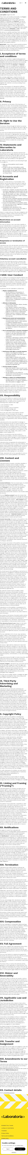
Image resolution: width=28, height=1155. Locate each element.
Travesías (4, 1130)
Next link (2, 98)
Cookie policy (5, 1138)
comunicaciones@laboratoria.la (11, 30)
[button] (21, 3)
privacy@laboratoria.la (11, 137)
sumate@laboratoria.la (8, 1092)
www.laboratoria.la (4, 19)
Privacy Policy (5, 1133)
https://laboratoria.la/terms (6, 1068)
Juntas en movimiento (7, 1128)
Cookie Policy (20, 1145)
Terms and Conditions (7, 1136)
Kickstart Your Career (7, 1125)
